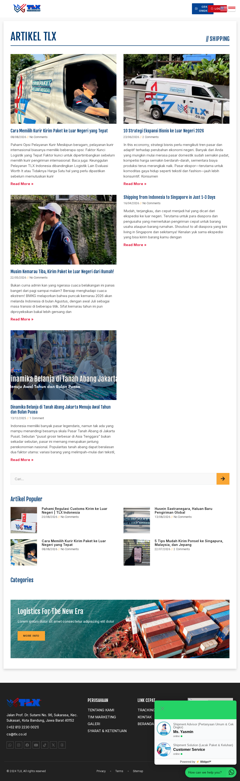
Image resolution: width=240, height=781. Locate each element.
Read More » (22, 184)
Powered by (195, 761)
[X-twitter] (53, 744)
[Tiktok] (44, 744)
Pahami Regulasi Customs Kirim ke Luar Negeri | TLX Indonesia (74, 510)
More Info (31, 635)
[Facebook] (27, 744)
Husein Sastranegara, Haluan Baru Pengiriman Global (183, 510)
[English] (224, 8)
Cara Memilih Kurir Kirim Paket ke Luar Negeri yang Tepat (59, 130)
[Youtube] (36, 744)
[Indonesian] (232, 8)
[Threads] (62, 744)
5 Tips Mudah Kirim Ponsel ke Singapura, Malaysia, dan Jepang (189, 542)
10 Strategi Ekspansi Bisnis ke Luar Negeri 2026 (164, 130)
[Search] (223, 479)
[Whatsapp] (10, 744)
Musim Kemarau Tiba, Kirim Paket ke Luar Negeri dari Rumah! (62, 271)
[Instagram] (18, 744)
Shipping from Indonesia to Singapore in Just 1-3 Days (169, 197)
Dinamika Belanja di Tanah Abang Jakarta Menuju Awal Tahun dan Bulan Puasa (61, 409)
